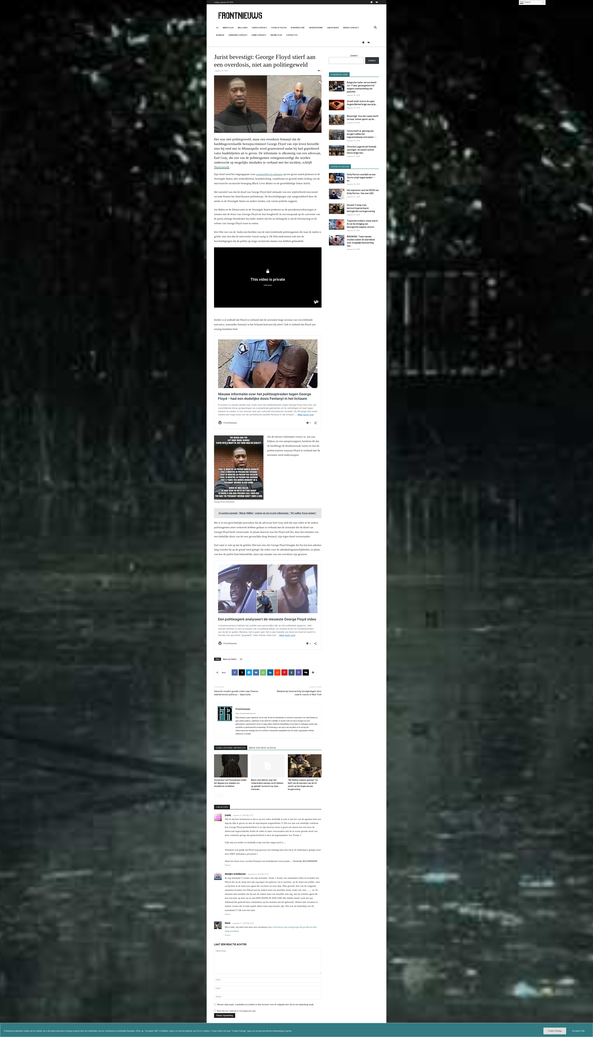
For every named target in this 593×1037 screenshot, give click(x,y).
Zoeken (354, 55)
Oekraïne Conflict (238, 35)
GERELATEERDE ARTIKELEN (230, 748)
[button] (375, 27)
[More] (313, 672)
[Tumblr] (291, 672)
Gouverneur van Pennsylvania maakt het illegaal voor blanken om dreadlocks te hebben (230, 783)
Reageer (228, 865)
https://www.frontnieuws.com (246, 713)
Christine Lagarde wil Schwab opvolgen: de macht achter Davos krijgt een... (361, 149)
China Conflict (259, 28)
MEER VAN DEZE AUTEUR (262, 748)
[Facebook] (235, 672)
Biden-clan (228, 28)
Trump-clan (276, 35)
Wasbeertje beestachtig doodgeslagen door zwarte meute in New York (299, 693)
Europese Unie (298, 28)
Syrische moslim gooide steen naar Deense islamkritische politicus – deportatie (236, 693)
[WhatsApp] (263, 672)
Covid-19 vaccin (278, 28)
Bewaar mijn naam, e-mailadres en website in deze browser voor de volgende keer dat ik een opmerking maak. (265, 1004)
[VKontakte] (376, 2)
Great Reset (333, 28)
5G (217, 28)
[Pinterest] (284, 672)
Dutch (527, 2)
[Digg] (306, 672)
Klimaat (220, 35)
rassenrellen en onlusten (269, 174)
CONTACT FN (291, 35)
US (241, 659)
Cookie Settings (555, 1031)
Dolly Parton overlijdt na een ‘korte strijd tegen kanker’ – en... (361, 177)
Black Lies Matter (230, 659)
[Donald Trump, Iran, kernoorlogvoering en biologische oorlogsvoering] (336, 209)
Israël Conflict (351, 28)
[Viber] (299, 672)
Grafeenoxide (316, 28)
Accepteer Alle (578, 1031)
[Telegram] (371, 2)
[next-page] (221, 795)
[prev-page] (216, 795)
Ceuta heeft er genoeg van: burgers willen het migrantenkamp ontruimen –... (362, 134)
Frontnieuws (243, 708)
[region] (296, 1030)
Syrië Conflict (259, 35)
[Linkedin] (270, 672)
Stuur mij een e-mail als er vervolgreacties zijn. (236, 1011)
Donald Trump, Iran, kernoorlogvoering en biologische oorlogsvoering (361, 208)
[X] (242, 672)
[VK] (256, 672)
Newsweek (221, 167)
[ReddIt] (277, 672)
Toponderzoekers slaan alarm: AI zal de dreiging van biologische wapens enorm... (362, 224)
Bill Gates (243, 28)
